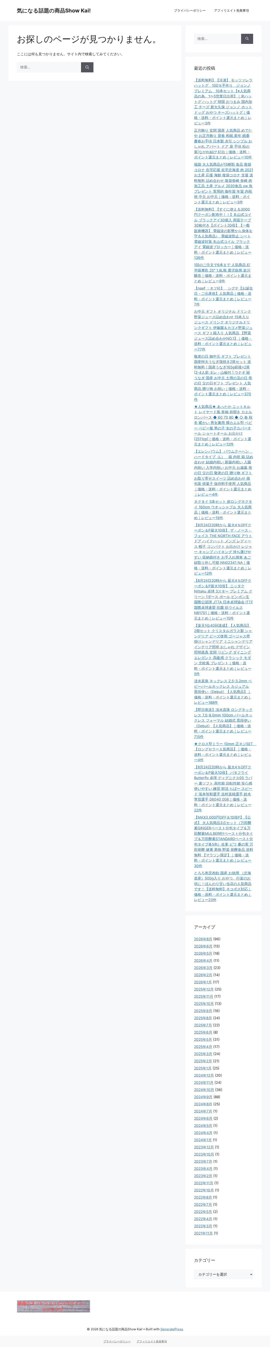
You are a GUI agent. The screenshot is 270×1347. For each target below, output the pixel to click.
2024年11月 (203, 1082)
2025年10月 (204, 1004)
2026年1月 (203, 982)
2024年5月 (203, 1126)
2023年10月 (204, 1154)
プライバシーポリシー (190, 10)
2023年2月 (203, 1176)
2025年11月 (203, 996)
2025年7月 (203, 1025)
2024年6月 (203, 1118)
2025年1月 (203, 1068)
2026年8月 (203, 939)
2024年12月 (204, 1075)
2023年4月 (203, 1169)
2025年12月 (204, 989)
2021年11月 (203, 1233)
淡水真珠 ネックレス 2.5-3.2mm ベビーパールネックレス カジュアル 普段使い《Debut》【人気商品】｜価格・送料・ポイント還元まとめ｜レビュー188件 (223, 692)
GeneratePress (172, 1329)
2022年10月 (204, 1190)
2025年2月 (203, 1061)
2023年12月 (204, 1147)
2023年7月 (203, 1161)
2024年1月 (203, 1140)
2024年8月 (203, 1104)
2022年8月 (203, 1197)
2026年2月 (203, 975)
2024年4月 (203, 1133)
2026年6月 (203, 946)
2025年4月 (203, 1047)
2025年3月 (203, 1054)
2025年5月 (203, 1039)
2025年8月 (203, 1018)
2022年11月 (203, 1183)
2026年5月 (203, 953)
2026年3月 (203, 968)
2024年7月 (203, 1111)
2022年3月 (203, 1226)
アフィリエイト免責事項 (231, 10)
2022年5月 (203, 1212)
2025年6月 (203, 1032)
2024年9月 (203, 1097)
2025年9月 (203, 1011)
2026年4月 (203, 960)
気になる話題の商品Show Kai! (54, 10)
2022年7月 (203, 1204)
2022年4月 (203, 1219)
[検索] (87, 67)
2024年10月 (204, 1090)
